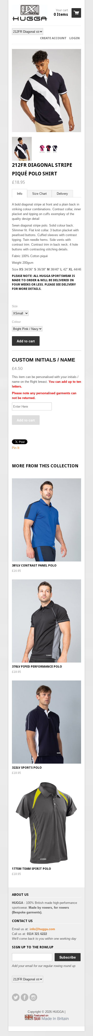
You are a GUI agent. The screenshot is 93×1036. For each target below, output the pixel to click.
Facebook (24, 997)
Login (74, 38)
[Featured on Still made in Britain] (46, 1019)
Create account (53, 38)
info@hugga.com (42, 929)
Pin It (15, 448)
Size (15, 306)
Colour (16, 322)
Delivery (62, 193)
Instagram (33, 997)
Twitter (16, 997)
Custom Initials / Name (43, 359)
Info (19, 193)
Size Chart (39, 193)
